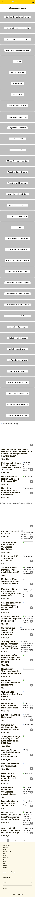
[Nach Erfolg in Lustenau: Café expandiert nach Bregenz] (28, 777)
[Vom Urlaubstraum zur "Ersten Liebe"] (28, 767)
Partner (5, 888)
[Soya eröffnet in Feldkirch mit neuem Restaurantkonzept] (28, 831)
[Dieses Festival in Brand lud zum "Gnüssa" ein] (28, 804)
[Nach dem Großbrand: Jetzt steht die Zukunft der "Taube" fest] (28, 491)
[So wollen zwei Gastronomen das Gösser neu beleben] (28, 728)
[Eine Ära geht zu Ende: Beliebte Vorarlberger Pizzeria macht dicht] (28, 593)
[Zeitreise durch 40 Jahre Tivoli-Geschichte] (28, 559)
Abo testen (5, 2)
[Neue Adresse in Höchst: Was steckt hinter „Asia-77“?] (28, 480)
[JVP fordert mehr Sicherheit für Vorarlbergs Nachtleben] (28, 545)
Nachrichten (6, 845)
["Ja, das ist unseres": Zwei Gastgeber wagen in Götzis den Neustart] (28, 606)
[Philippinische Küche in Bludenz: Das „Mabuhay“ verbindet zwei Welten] (28, 467)
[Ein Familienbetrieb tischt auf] (27, 534)
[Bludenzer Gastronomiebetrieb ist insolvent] (28, 683)
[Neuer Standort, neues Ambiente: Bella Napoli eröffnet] (28, 706)
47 (24, 840)
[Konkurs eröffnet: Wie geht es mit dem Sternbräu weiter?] (28, 582)
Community (6, 877)
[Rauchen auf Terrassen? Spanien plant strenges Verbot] (28, 672)
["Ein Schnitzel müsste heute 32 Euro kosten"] (28, 695)
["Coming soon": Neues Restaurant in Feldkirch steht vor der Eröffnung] (27, 646)
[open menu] (33, 2)
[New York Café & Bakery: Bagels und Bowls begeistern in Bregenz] (28, 658)
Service (5, 883)
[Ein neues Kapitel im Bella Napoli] (28, 718)
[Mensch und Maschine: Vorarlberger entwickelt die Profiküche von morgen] (28, 790)
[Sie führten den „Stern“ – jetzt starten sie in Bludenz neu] (27, 632)
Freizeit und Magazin (9, 872)
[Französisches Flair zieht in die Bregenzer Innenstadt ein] (28, 619)
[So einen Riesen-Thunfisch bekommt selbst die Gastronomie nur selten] (28, 753)
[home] (17, 2)
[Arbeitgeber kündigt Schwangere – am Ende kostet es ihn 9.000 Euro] (28, 739)
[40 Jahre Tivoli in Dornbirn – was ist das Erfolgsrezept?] (28, 571)
